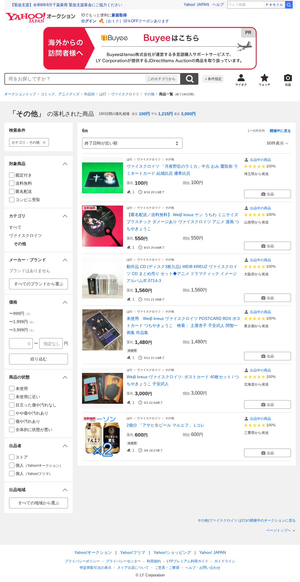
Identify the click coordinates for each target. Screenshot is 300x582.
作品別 (89, 94)
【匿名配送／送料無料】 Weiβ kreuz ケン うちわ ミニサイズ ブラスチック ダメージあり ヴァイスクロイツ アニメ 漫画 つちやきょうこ (183, 221)
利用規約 (154, 561)
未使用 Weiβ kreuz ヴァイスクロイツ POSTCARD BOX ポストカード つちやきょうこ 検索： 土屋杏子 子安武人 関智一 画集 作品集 (184, 325)
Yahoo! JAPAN (196, 4)
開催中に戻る (280, 131)
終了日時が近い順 (101, 143)
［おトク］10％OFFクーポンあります (136, 21)
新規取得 (119, 15)
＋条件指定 (213, 79)
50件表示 (275, 143)
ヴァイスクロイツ (125, 94)
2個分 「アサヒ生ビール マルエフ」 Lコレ (165, 425)
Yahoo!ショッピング (172, 552)
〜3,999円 (22, 330)
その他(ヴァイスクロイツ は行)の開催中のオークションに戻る (246, 520)
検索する (189, 79)
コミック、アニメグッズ (60, 94)
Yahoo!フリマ (132, 552)
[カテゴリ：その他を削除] (44, 142)
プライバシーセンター (123, 561)
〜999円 (20, 313)
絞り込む (38, 359)
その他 (149, 94)
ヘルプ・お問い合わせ (202, 568)
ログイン (88, 21)
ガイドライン (224, 561)
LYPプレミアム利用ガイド (187, 561)
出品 (270, 194)
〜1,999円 (22, 321)
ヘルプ (218, 4)
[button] (38, 164)
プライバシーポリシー (82, 561)
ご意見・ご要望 (167, 568)
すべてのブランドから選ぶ (38, 283)
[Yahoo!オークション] (41, 14)
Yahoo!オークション (93, 552)
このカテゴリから (161, 79)
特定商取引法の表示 (95, 568)
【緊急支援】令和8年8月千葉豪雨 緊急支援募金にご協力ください (66, 5)
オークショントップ (20, 94)
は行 (102, 94)
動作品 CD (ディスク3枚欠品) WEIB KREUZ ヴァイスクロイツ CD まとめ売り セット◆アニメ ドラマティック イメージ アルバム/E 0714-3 (182, 273)
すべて (15, 227)
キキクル (276, 5)
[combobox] (75, 79)
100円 (144, 113)
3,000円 (188, 113)
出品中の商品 (260, 160)
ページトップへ (278, 530)
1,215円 (165, 113)
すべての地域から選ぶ (38, 502)
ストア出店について (133, 568)
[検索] (289, 5)
